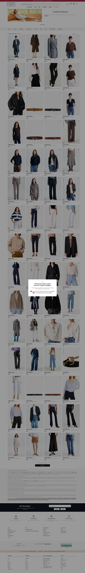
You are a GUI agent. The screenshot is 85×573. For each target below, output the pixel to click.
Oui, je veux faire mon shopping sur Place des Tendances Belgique (44, 291)
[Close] (56, 280)
